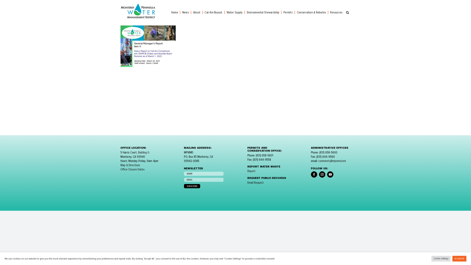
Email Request (255, 183)
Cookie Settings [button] (441, 258)
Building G (143, 152)
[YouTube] (330, 174)
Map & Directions (130, 165)
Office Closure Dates (133, 169)
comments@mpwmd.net (332, 161)
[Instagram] (322, 174)
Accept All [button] (459, 258)
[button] (347, 12)
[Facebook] (314, 174)
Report (251, 171)
